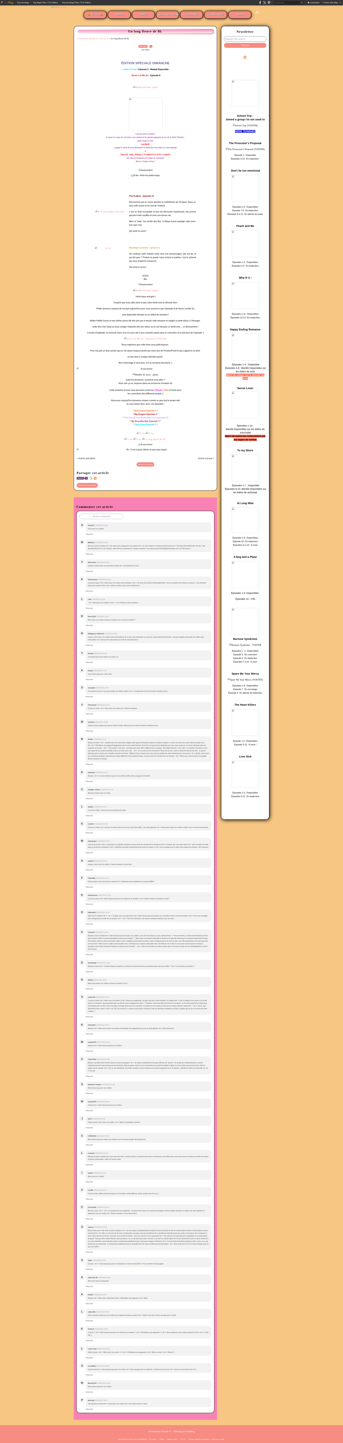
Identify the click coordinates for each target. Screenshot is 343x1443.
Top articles (152, 1439)
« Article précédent (86, 458)
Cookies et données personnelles (198, 1439)
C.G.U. (183, 1439)
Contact (161, 1439)
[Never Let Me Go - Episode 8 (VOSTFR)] (145, 338)
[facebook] (260, 2)
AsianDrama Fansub (86, 38)
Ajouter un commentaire (101, 516)
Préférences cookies (218, 1439)
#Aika (130, 1439)
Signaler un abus (172, 1439)
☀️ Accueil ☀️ (95, 15)
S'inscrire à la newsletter (87, 485)
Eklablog (190, 1431)
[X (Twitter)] (264, 2)
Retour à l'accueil (145, 464)
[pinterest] (269, 2)
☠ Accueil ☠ (103, 38)
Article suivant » (206, 458)
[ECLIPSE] (109, 212)
